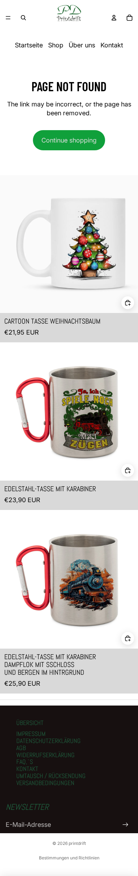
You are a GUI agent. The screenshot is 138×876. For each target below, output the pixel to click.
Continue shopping (69, 140)
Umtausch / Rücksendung (51, 776)
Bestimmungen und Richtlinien (69, 857)
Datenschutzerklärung (48, 741)
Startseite (29, 45)
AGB (21, 748)
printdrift (77, 843)
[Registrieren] (125, 824)
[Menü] (8, 18)
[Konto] (114, 17)
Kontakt (111, 45)
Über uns (82, 45)
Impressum (31, 734)
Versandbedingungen (45, 783)
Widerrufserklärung (45, 755)
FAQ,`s (24, 762)
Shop (55, 45)
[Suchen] (23, 17)
